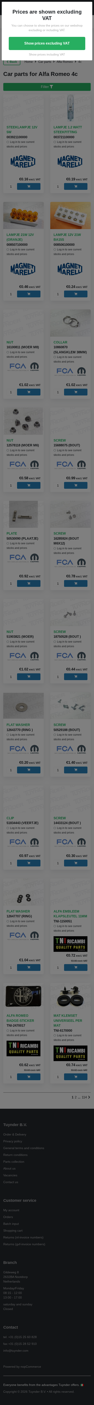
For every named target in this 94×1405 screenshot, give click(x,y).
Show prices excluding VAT (47, 43)
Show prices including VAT (47, 54)
